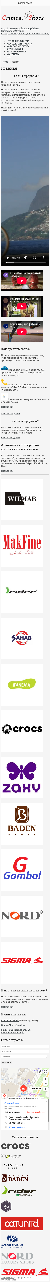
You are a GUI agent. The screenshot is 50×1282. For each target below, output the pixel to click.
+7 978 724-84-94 (10, 1020)
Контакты (13, 54)
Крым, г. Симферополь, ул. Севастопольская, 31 (16, 1031)
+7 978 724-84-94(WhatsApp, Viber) (20, 28)
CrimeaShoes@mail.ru (12, 31)
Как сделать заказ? (19, 43)
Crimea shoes (7, 1277)
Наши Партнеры (16, 51)
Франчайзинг (15, 49)
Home (4, 61)
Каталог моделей (18, 46)
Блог (10, 57)
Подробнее (7, 407)
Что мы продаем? (18, 41)
